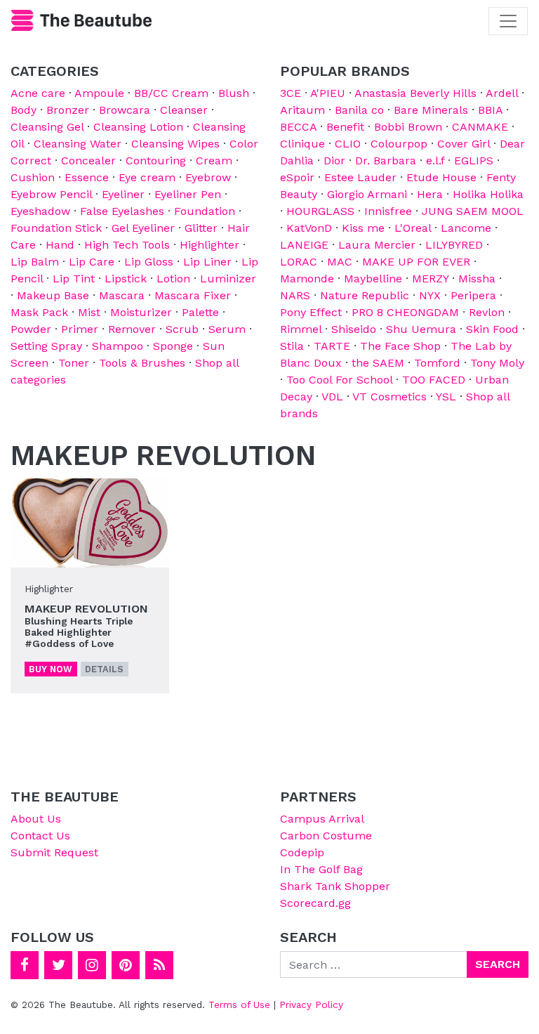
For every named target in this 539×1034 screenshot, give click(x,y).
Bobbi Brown (408, 126)
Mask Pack (39, 312)
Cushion (33, 177)
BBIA (490, 110)
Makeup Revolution (86, 608)
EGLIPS (473, 160)
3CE (290, 93)
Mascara (122, 295)
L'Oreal (412, 228)
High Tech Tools (127, 244)
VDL (332, 396)
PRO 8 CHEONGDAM (405, 312)
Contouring (156, 160)
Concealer (88, 160)
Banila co (359, 110)
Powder (31, 329)
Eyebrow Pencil (51, 194)
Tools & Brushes (142, 362)
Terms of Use (239, 1004)
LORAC (298, 261)
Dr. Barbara (385, 160)
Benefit (345, 126)
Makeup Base (53, 295)
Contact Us (40, 835)
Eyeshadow (40, 211)
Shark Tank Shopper (335, 886)
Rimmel (300, 329)
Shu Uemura (421, 329)
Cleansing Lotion (138, 126)
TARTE (332, 346)
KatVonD (309, 228)
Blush (233, 93)
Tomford (437, 362)
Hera (430, 194)
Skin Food (492, 329)
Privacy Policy (311, 1004)
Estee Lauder (360, 177)
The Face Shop (400, 346)
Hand (60, 244)
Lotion (173, 278)
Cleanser (184, 110)
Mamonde (307, 278)
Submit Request (54, 852)
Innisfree (388, 211)
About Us (36, 818)
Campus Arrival (322, 818)
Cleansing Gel (47, 126)
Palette (200, 312)
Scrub (182, 329)
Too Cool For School (339, 379)
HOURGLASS (320, 211)
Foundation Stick (56, 228)
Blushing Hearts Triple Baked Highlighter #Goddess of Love (79, 632)
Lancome (466, 228)
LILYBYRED (454, 244)
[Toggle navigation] (508, 21)
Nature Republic (364, 295)
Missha (476, 278)
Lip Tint (74, 278)
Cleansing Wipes (175, 143)
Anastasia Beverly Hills (415, 93)
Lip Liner (207, 261)
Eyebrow (208, 177)
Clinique (302, 143)
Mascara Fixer (192, 295)
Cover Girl (463, 143)
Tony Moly (497, 362)
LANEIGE (304, 244)
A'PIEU (327, 93)
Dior (334, 160)
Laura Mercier (376, 244)
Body (23, 110)
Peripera (473, 295)
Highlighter (209, 244)
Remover (132, 329)
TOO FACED (433, 379)
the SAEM (378, 362)
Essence (87, 177)
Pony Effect (311, 312)
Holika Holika (488, 194)
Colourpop (399, 143)
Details (104, 669)
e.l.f (435, 160)
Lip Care (91, 261)
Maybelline (373, 278)
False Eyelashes (122, 211)
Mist (89, 312)
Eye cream (147, 177)
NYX (430, 295)
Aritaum (302, 110)
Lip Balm (35, 261)
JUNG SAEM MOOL (473, 211)
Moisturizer (141, 312)
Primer (79, 329)
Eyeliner (123, 194)
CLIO (348, 143)
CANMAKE (480, 126)
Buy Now (50, 669)
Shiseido (353, 329)
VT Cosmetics (389, 396)
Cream (214, 160)
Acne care (38, 93)
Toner (73, 362)
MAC (339, 261)
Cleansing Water (77, 143)
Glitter (201, 228)
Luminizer (228, 278)
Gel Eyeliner (143, 228)
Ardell (502, 93)
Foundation (204, 211)
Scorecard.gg (315, 903)
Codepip (302, 852)
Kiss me (363, 228)
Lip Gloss (148, 261)
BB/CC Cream (171, 93)
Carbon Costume (326, 835)
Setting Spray (46, 346)
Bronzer (67, 110)
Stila (292, 346)
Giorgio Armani (367, 194)
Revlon (487, 312)
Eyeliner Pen (187, 194)
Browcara (124, 110)
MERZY (430, 278)
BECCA (298, 126)
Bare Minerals (431, 110)
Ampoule (99, 93)
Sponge (173, 346)
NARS (295, 295)
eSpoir (297, 177)
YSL (446, 396)
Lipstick (126, 278)
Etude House (441, 177)
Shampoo (117, 346)
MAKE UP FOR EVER (416, 261)
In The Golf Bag (321, 869)
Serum (227, 329)
